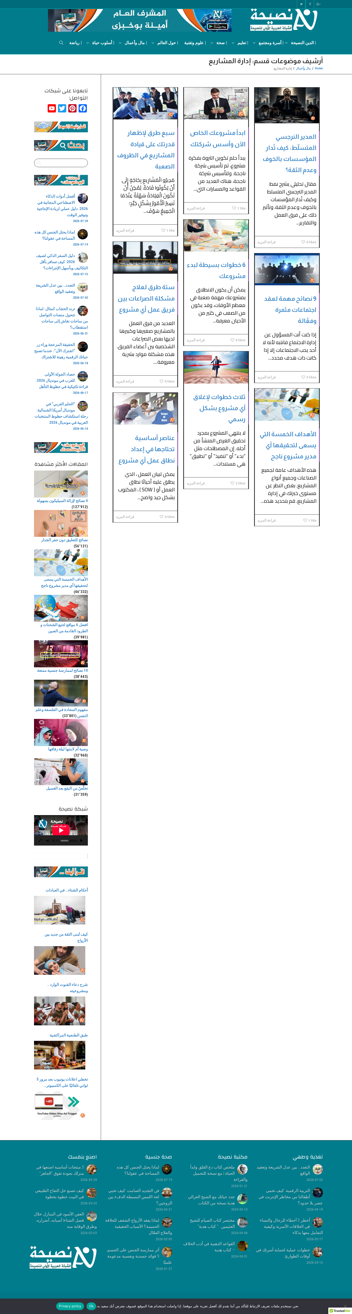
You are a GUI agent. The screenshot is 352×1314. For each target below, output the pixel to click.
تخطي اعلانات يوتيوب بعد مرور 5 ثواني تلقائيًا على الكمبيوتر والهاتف (62, 1083)
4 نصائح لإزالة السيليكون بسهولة (62, 500)
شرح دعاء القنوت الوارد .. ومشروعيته (67, 987)
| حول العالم (167, 42)
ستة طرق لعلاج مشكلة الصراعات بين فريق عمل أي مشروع (146, 298)
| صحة (221, 42)
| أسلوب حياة (102, 42)
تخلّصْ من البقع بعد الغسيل (67, 788)
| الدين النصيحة (303, 42)
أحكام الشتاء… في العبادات (67, 890)
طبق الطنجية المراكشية (69, 1035)
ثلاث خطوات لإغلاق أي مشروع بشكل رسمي (219, 408)
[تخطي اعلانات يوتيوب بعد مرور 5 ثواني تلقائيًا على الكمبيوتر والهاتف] (59, 1105)
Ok (91, 1306)
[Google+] (318, 4)
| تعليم (242, 42)
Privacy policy (70, 1306)
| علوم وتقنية (195, 42)
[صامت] (47, 841)
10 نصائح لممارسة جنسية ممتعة (62, 670)
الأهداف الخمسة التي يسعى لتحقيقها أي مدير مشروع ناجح (287, 445)
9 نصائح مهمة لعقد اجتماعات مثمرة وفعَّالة (290, 309)
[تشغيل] (81, 841)
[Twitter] (301, 4)
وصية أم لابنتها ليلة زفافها (68, 749)
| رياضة (75, 42)
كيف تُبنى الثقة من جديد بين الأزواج (66, 937)
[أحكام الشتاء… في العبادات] (59, 910)
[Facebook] (310, 4)
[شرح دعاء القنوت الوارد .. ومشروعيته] (59, 1010)
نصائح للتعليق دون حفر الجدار (64, 540)
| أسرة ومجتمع (270, 42)
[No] (345, 1306)
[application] (61, 830)
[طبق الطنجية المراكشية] (59, 1055)
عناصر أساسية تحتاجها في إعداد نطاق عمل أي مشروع (147, 449)
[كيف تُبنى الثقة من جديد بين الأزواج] (59, 960)
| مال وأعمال (135, 42)
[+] (287, 105)
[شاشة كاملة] (40, 841)
